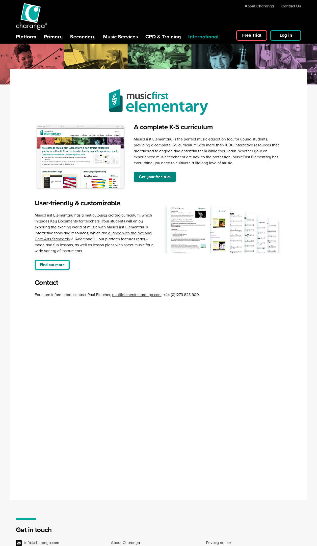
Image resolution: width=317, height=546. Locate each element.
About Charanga (259, 6)
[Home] (31, 16)
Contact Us (291, 6)
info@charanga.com (41, 542)
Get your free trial (155, 177)
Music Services (120, 36)
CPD (163, 36)
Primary (53, 36)
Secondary (83, 36)
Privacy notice (218, 542)
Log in (286, 35)
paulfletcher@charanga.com (136, 294)
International (203, 36)
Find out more (52, 265)
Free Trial (251, 35)
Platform (26, 36)
